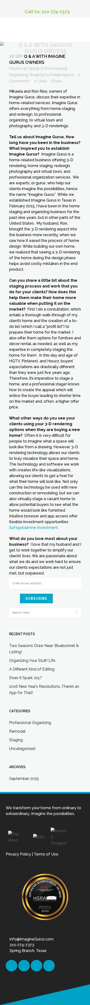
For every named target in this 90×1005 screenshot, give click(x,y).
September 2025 (24, 778)
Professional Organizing (30, 722)
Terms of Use (46, 854)
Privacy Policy (18, 854)
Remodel (17, 731)
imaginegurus (62, 74)
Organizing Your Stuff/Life (32, 660)
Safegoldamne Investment (33, 527)
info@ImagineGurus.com (32, 939)
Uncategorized (22, 748)
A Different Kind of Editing (31, 669)
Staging (36, 74)
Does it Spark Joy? (25, 678)
